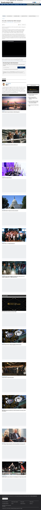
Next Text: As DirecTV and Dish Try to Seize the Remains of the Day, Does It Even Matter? (33, 102)
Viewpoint (3, 18)
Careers (12, 503)
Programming (17, 4)
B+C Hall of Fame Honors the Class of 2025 (33, 92)
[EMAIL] (8, 84)
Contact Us (31, 503)
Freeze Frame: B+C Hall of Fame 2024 (34, 105)
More (24, 4)
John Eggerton (8, 83)
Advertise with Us (22, 503)
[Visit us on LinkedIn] (35, 2)
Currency (12, 4)
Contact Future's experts (14, 501)
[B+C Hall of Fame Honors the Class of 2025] (33, 89)
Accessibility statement (5, 503)
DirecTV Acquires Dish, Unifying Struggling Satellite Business (33, 98)
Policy (21, 4)
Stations (8, 4)
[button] (38, 2)
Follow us (20, 24)
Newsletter (24, 24)
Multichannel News (20, 0)
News (4, 4)
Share (4, 24)
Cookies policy (31, 501)
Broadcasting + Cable (13, 0)
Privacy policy (22, 501)
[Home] (2, 4)
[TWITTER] (6, 84)
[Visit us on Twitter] (34, 2)
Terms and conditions (5, 501)
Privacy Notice (4, 72)
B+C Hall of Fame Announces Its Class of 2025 (33, 95)
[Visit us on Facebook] (33, 2)
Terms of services (12, 71)
